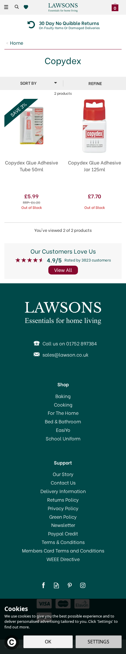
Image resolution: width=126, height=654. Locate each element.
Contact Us (63, 482)
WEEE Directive (63, 559)
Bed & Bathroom (63, 421)
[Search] (16, 6)
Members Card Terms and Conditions (63, 550)
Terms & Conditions (63, 542)
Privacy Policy (63, 508)
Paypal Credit (63, 533)
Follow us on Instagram (82, 585)
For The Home (63, 413)
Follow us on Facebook (43, 585)
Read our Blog (56, 585)
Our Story (63, 474)
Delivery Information (63, 491)
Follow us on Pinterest (69, 585)
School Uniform (63, 438)
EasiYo (63, 430)
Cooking (63, 404)
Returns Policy (63, 499)
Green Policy (63, 516)
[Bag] (116, 6)
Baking (63, 396)
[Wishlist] (27, 7)
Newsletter (63, 525)
